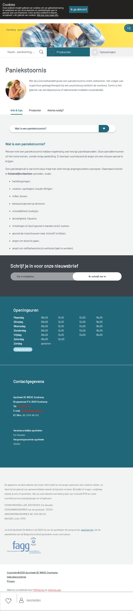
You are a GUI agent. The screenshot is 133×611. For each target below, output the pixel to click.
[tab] (18, 112)
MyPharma (38, 589)
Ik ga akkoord (78, 9)
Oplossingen (108, 52)
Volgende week (22, 349)
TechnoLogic (54, 589)
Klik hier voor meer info (47, 15)
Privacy (11, 581)
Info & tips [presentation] (17, 110)
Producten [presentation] (35, 110)
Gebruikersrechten (16, 576)
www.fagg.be (87, 529)
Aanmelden (33, 600)
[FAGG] (25, 545)
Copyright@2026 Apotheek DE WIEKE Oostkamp (32, 572)
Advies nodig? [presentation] (55, 110)
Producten (64, 52)
